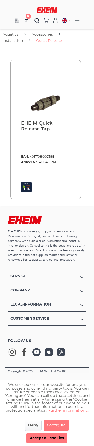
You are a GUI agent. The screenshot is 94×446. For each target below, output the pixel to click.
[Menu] (77, 20)
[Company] (17, 20)
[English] (66, 20)
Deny (33, 425)
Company (20, 290)
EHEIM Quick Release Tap (36, 126)
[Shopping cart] (44, 20)
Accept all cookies (47, 438)
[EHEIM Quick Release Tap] (46, 90)
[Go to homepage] (47, 10)
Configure (56, 425)
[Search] (37, 20)
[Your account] (55, 20)
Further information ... (68, 410)
